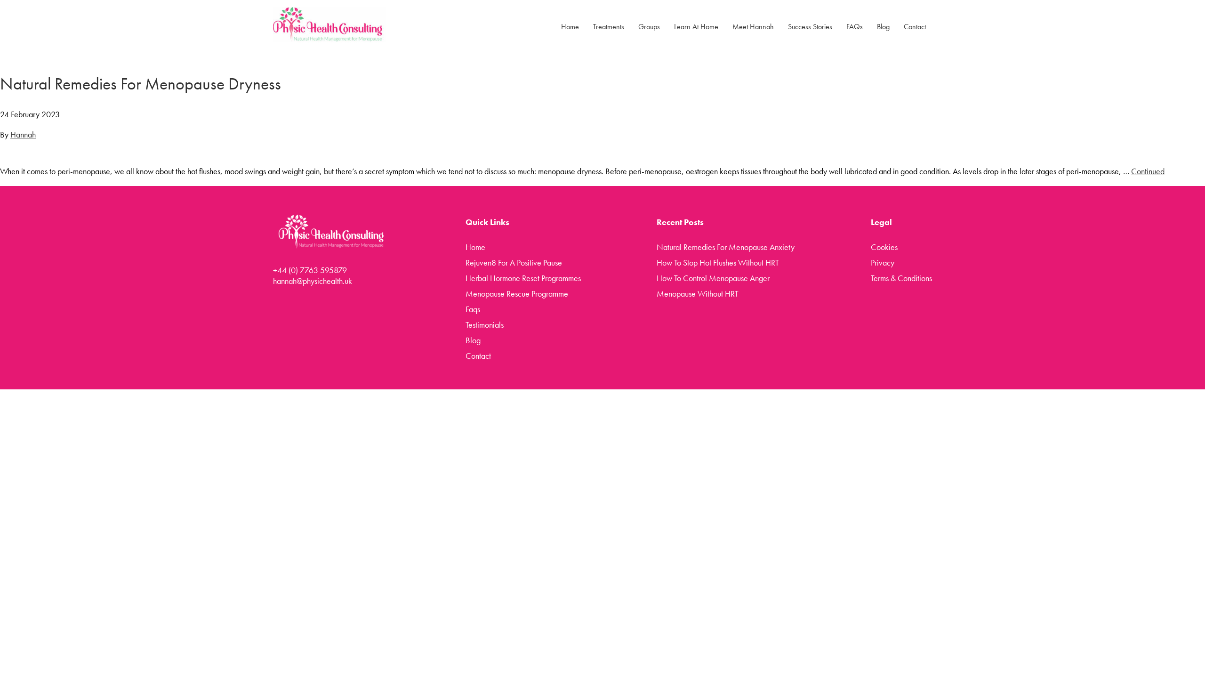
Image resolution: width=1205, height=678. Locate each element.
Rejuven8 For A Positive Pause (514, 262)
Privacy (882, 262)
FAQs (854, 27)
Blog (883, 27)
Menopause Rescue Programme (517, 293)
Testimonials (485, 324)
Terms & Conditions (901, 278)
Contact (915, 27)
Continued (1148, 171)
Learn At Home (696, 27)
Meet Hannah (753, 27)
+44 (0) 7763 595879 (310, 270)
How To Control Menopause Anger (713, 278)
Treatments (608, 27)
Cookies (884, 247)
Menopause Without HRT (698, 293)
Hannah (23, 134)
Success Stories (810, 27)
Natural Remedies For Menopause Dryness (140, 84)
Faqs (473, 309)
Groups (649, 27)
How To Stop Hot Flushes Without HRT (718, 262)
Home (570, 27)
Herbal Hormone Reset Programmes (523, 278)
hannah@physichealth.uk (312, 280)
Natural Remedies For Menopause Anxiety (726, 247)
